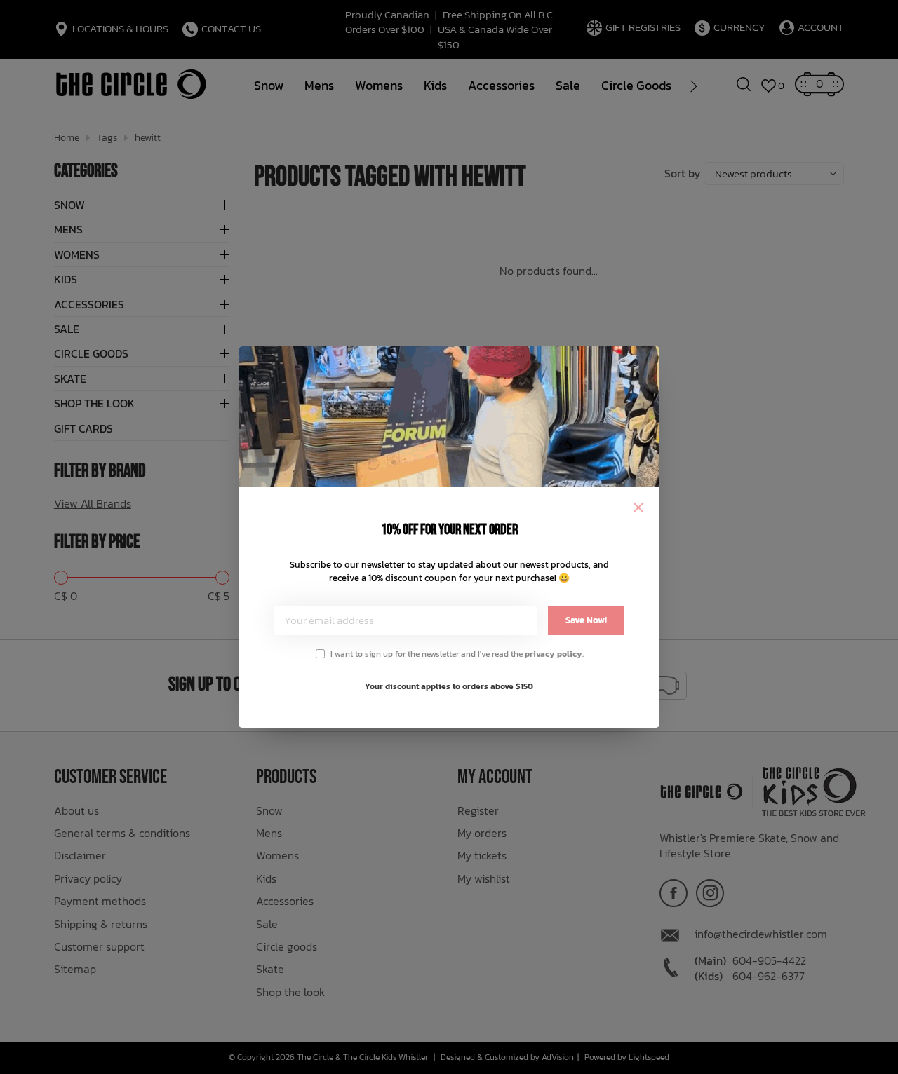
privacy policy (553, 654)
